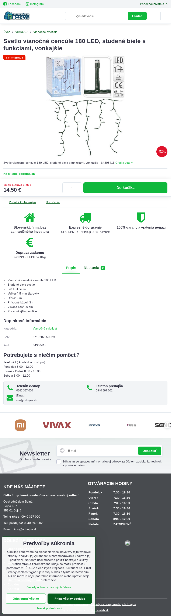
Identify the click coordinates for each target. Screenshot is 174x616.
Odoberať (150, 451)
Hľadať (137, 16)
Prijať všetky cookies (70, 598)
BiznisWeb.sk (100, 610)
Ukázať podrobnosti (49, 608)
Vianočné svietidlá (45, 328)
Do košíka (125, 188)
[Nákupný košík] (155, 16)
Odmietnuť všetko (26, 598)
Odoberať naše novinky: (36, 459)
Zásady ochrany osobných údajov (113, 604)
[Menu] (166, 16)
